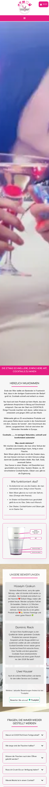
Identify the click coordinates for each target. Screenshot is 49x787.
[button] (24, 18)
